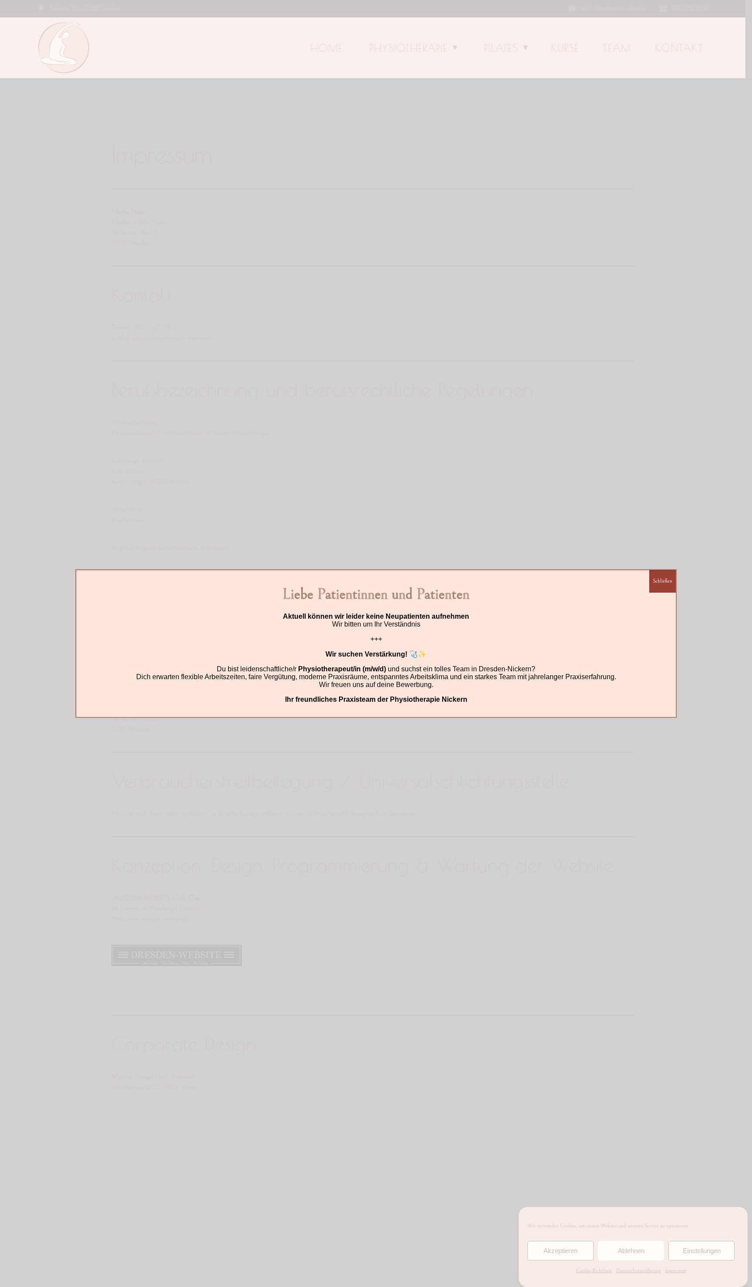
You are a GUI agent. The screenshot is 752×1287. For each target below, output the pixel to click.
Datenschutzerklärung (638, 1271)
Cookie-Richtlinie (594, 1271)
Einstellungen (702, 1250)
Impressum (675, 1271)
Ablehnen (631, 1250)
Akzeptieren (560, 1250)
